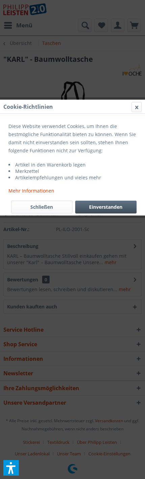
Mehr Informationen (31, 190)
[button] (11, 468)
